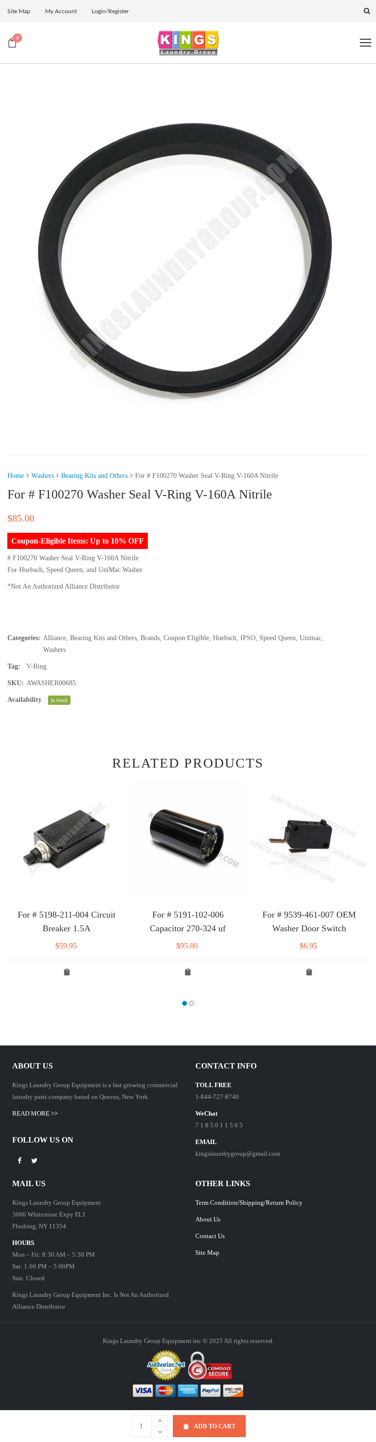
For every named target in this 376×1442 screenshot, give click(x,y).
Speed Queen (277, 638)
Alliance (54, 638)
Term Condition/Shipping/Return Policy (249, 1202)
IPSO (248, 638)
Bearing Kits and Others (94, 475)
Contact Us (210, 1236)
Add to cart (214, 1426)
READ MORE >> (35, 1113)
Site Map (207, 1252)
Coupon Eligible (186, 638)
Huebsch (224, 638)
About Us (207, 1219)
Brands (150, 638)
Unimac (310, 638)
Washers (42, 475)
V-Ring (36, 666)
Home (15, 475)
